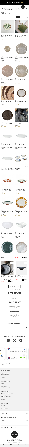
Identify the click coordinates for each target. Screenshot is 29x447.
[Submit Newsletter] (27, 327)
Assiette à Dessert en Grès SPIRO (21, 58)
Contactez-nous (4, 386)
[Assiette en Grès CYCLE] (21, 93)
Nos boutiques (3, 384)
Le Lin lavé (3, 405)
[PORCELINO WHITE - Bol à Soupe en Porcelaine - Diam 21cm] (21, 225)
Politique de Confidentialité (6, 396)
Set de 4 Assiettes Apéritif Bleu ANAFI (21, 167)
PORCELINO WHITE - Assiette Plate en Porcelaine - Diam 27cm (20, 146)
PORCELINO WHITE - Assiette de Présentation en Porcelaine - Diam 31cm (7, 168)
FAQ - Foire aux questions (5, 373)
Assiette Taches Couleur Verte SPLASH (6, 36)
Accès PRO (3, 377)
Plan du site (3, 399)
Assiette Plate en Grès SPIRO (20, 80)
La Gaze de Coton (4, 408)
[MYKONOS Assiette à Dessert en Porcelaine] (7, 180)
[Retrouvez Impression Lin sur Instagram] (8, 340)
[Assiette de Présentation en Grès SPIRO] (21, 26)
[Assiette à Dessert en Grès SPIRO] (21, 49)
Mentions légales (4, 395)
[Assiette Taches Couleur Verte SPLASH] (7, 26)
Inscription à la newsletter (5, 387)
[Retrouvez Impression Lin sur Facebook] (14, 340)
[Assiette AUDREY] (7, 247)
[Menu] (2, 8)
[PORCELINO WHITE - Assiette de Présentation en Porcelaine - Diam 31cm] (7, 158)
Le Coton (2, 406)
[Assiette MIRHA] (21, 115)
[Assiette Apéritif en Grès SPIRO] (7, 49)
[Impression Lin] (14, 7)
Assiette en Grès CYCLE (20, 101)
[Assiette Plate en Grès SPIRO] (21, 71)
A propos (2, 383)
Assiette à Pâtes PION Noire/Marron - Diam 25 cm (21, 277)
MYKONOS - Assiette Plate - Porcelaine (7, 212)
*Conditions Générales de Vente (7, 393)
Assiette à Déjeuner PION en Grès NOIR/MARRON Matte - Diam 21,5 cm (7, 278)
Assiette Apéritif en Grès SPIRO (6, 58)
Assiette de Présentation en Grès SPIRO (21, 36)
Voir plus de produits (14, 286)
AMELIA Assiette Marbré (20, 256)
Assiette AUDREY (5, 256)
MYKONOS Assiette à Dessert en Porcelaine (6, 190)
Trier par (22, 17)
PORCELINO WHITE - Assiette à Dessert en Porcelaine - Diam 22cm (6, 146)
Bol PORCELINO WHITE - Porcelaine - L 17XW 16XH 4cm (7, 235)
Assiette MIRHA (18, 123)
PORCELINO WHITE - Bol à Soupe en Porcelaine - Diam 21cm (21, 235)
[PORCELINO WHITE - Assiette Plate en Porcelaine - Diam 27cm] (21, 136)
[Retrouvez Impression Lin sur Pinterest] (21, 340)
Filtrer (18, 17)
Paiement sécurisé (4, 398)
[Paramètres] (26, 8)
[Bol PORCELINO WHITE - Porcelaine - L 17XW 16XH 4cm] (7, 225)
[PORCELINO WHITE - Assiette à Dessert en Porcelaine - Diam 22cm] (7, 136)
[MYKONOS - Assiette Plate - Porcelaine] (7, 203)
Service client (3, 376)
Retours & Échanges (5, 374)
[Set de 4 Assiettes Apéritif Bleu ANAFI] (21, 158)
